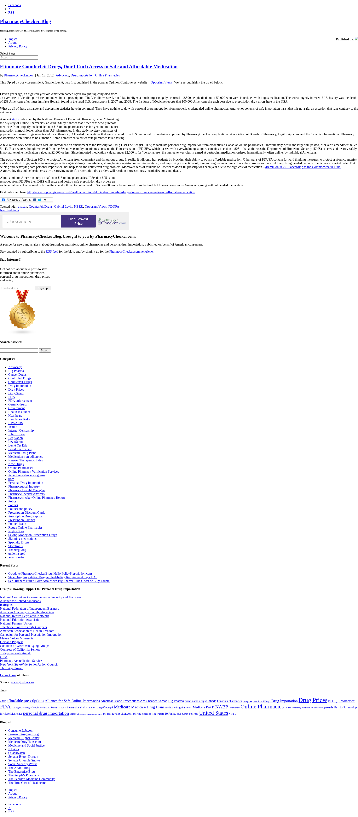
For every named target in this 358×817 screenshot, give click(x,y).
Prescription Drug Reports (25, 516)
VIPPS (232, 713)
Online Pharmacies (107, 75)
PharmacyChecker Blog (25, 21)
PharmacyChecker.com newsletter (131, 251)
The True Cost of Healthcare (27, 782)
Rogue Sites (16, 531)
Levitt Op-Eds (17, 445)
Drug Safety (16, 393)
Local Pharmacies (19, 449)
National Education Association (20, 619)
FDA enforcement (20, 400)
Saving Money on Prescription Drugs (32, 535)
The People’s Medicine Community (31, 779)
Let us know (8, 675)
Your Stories (16, 557)
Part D (338, 707)
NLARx (13, 749)
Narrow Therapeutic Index (25, 460)
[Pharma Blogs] (22, 334)
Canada (211, 701)
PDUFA (113, 206)
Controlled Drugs (19, 378)
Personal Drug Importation (25, 482)
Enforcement (347, 701)
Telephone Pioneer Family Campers (23, 627)
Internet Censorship (21, 430)
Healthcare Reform (20, 419)
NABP (221, 706)
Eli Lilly (333, 701)
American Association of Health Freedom (27, 631)
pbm (11, 479)
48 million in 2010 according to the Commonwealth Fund (303, 167)
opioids (327, 707)
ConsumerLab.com (20, 730)
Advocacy (62, 75)
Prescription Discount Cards (26, 512)
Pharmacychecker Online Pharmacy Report (36, 497)
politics (146, 713)
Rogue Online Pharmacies (25, 527)
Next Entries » (9, 210)
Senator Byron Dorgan (23, 756)
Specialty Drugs (18, 542)
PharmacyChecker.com (19, 75)
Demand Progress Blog (23, 734)
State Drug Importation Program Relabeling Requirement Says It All (52, 577)
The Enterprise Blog (21, 771)
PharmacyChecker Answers (26, 494)
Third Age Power (11, 668)
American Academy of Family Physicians (27, 612)
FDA (11, 397)
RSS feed (52, 251)
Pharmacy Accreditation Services (21, 660)
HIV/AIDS (15, 423)
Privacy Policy (17, 46)
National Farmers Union (16, 623)
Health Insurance (19, 412)
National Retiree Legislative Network (24, 616)
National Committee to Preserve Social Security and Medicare (40, 597)
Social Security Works (22, 764)
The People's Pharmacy (23, 775)
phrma (137, 713)
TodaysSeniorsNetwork (15, 653)
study (15, 119)
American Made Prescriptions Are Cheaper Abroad (134, 701)
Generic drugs (17, 404)
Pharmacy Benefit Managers (26, 490)
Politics (13, 505)
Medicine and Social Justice (26, 745)
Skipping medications (22, 538)
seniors (193, 713)
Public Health (17, 523)
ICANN (62, 708)
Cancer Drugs (17, 374)
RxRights (6, 604)
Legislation (15, 438)
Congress (247, 701)
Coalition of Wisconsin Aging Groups (24, 646)
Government (16, 408)
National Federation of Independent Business (29, 608)
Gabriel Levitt (63, 206)
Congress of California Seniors (20, 649)
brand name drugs (195, 701)
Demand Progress (11, 642)
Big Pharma (16, 371)
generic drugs (24, 707)
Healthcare (15, 415)
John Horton (16, 434)
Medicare (122, 707)
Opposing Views (162, 82)
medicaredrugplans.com (178, 707)
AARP (3, 701)
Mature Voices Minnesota (16, 638)
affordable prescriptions (25, 700)
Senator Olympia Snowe (24, 760)
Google (35, 707)
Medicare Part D (203, 707)
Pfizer (73, 713)
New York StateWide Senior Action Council (29, 664)
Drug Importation (82, 75)
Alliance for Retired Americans (20, 601)
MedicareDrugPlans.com (24, 741)
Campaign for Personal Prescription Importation (31, 634)
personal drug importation (46, 713)
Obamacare (234, 707)
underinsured (16, 553)
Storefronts (15, 546)
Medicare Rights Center (23, 738)
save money (182, 713)
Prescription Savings (21, 520)
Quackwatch (16, 753)
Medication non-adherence (25, 456)
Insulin (12, 426)
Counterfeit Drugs (40, 206)
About (12, 42)
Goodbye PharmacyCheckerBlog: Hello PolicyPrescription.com (50, 573)
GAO (14, 707)
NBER (78, 206)
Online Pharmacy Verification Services (33, 471)
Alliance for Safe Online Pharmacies (72, 701)
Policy (12, 501)
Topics (12, 39)
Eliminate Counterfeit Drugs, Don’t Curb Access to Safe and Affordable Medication (89, 66)
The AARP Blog (19, 768)
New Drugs (16, 464)
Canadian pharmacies (229, 701)
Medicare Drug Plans (22, 453)
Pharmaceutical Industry (24, 486)
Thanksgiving (17, 550)
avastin (22, 206)
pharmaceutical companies (89, 714)
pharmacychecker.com (117, 713)
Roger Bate (158, 713)
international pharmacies (81, 707)
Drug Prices (16, 389)
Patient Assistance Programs (26, 475)
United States (213, 713)
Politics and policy (20, 509)
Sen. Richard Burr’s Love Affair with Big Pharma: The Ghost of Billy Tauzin (59, 581)
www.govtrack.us (22, 682)
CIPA (3, 657)
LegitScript (15, 441)
